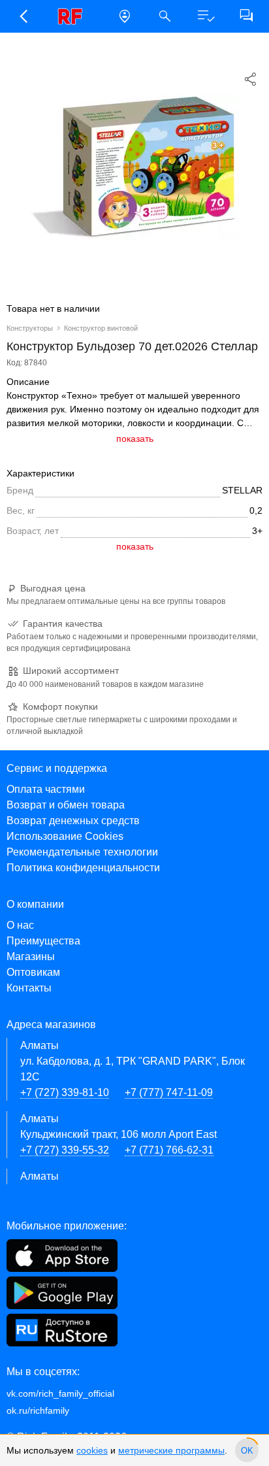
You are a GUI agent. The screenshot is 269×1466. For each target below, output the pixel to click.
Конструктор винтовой (101, 328)
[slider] (247, 1450)
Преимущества (43, 940)
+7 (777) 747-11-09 (169, 1092)
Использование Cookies (65, 836)
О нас (20, 925)
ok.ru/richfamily (38, 1410)
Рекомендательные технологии (82, 852)
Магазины (31, 956)
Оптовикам (33, 972)
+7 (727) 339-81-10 (64, 1092)
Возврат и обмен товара (66, 804)
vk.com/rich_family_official (60, 1393)
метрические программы (171, 1450)
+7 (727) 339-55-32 (64, 1150)
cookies (92, 1450)
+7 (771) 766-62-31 (169, 1150)
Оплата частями (46, 789)
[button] (23, 16)
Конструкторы (30, 328)
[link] (73, 16)
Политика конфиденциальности (83, 867)
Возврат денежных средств (73, 820)
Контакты (29, 987)
